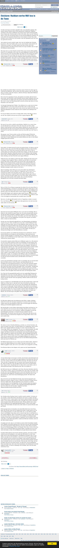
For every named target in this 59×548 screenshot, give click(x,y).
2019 (33, 534)
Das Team (23, 540)
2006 (13, 536)
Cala (21, 507)
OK (52, 544)
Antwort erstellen (4, 458)
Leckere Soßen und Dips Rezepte (12, 529)
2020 (31, 534)
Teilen (29, 64)
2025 (17, 534)
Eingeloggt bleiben (39, 7)
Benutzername (38, 5)
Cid (2, 390)
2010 (2, 536)
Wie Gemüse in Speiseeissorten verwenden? (49, 61)
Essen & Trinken (10, 508)
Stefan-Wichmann (48, 58)
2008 (7, 536)
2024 (20, 534)
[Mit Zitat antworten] (25, 64)
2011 (55, 534)
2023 (22, 534)
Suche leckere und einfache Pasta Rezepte (14, 511)
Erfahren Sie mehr (14, 546)
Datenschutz (17, 538)
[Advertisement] (19, 77)
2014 (47, 534)
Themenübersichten (9, 534)
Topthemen (3, 534)
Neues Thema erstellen (33, 458)
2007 (10, 536)
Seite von (20, 27)
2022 (25, 534)
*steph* (6, 350)
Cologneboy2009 (8, 450)
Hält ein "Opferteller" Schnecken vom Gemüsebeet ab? (49, 69)
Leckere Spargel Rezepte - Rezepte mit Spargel (15, 506)
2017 (39, 534)
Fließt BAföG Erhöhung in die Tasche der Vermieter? (49, 49)
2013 (50, 534)
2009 (4, 536)
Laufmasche (23, 518)
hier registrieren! (54, 7)
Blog (21, 538)
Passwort (45, 5)
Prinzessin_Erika (7, 64)
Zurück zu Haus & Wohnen (8, 468)
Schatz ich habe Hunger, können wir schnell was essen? (17, 517)
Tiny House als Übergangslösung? (46, 43)
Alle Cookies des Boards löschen (31, 540)
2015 (44, 534)
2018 (36, 534)
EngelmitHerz (33, 525)
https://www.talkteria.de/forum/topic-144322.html (27, 466)
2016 (42, 534)
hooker (7, 319)
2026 (14, 534)
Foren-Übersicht (5, 538)
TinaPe (46, 45)
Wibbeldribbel (32, 507)
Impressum (11, 538)
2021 (28, 534)
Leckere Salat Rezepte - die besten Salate (14, 524)
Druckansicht (57, 13)
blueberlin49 (4, 118)
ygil (2, 181)
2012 (53, 534)
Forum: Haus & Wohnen (5, 22)
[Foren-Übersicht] (11, 7)
